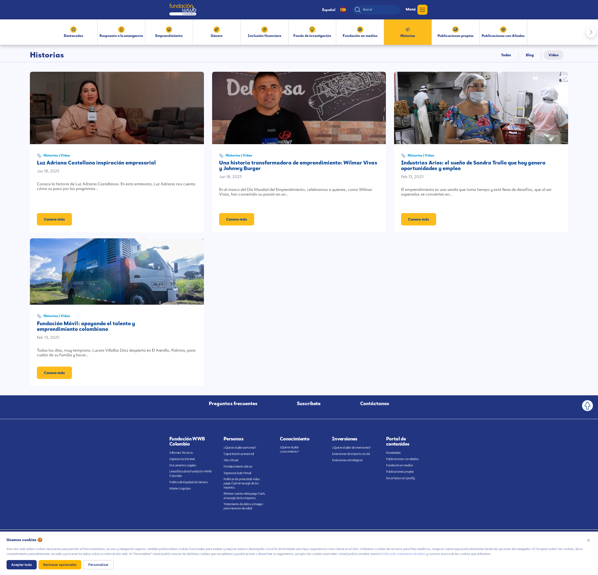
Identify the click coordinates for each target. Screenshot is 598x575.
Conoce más (54, 219)
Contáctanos (374, 403)
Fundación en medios (399, 465)
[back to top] (587, 405)
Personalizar (98, 565)
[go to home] (182, 9)
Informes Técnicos (181, 452)
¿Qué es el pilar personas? (240, 447)
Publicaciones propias (400, 471)
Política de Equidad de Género (188, 482)
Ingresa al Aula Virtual (237, 473)
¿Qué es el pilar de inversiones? (351, 447)
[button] (591, 32)
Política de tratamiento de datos (403, 554)
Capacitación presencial (239, 454)
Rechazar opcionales (60, 565)
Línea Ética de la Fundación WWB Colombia (190, 473)
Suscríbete (308, 403)
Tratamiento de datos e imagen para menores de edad (243, 506)
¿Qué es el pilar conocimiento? (289, 449)
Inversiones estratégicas (347, 460)
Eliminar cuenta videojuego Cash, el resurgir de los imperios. (244, 496)
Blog (530, 55)
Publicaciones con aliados (402, 459)
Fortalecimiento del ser (238, 466)
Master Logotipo (180, 488)
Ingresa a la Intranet (182, 459)
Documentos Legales (182, 465)
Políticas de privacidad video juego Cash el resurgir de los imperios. (242, 483)
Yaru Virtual (231, 460)
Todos (506, 55)
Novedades (393, 452)
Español (328, 10)
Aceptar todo (21, 565)
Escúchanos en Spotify (400, 478)
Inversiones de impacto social (351, 454)
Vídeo (553, 55)
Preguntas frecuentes (233, 403)
